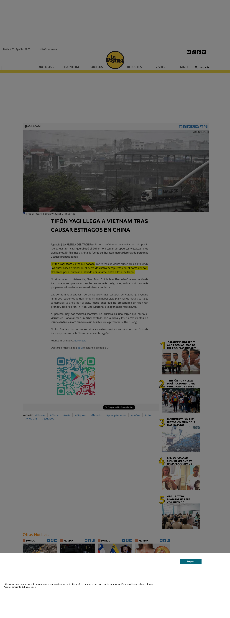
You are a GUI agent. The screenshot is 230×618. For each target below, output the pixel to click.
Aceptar (190, 561)
